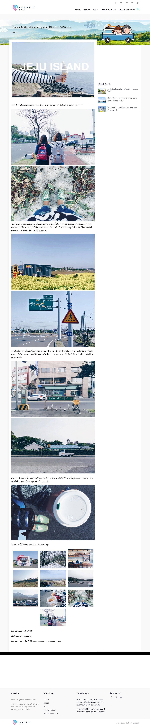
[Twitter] (121, 2)
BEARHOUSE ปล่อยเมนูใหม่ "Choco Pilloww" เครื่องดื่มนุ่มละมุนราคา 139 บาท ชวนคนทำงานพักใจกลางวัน (90, 702)
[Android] (137, 2)
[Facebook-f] (115, 2)
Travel (14, 32)
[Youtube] (126, 2)
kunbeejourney (26, 636)
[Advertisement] (119, 63)
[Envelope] (132, 2)
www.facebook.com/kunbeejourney (47, 641)
